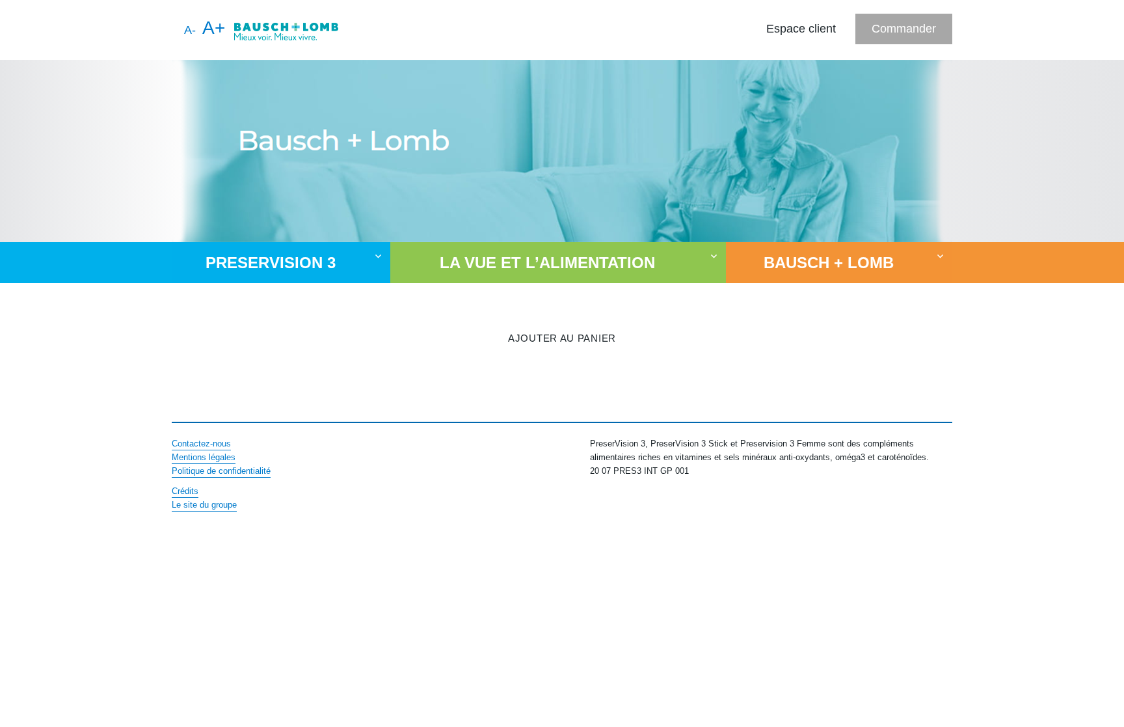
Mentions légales (203, 457)
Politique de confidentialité (221, 471)
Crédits (185, 491)
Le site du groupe (204, 505)
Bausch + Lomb (829, 262)
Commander (904, 28)
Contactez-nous (201, 443)
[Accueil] (286, 30)
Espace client (801, 28)
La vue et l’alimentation (547, 262)
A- (190, 29)
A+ (213, 28)
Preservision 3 (271, 262)
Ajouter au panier (562, 338)
